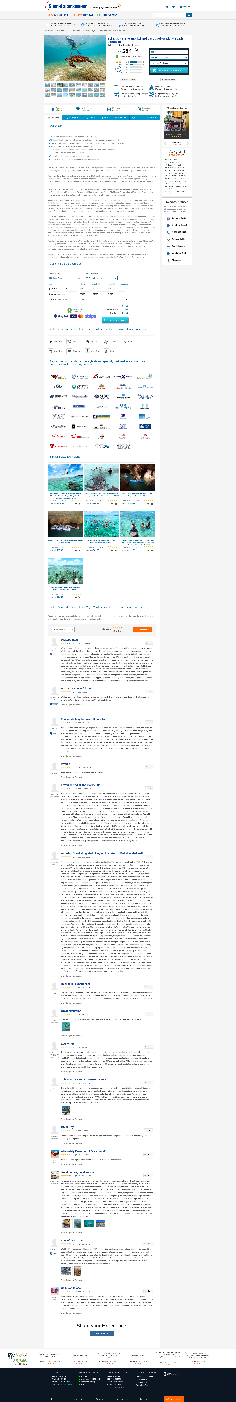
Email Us (83, 1384)
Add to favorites (169, 80)
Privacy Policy (141, 1379)
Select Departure (91, 273)
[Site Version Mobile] (172, 1373)
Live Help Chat (85, 1376)
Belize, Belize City (115, 45)
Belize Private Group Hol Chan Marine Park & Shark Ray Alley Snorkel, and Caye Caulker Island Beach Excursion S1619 (65, 496)
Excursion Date (54, 273)
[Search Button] (189, 15)
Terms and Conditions (144, 1377)
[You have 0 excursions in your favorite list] (174, 6)
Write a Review (129, 79)
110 (149, 1154)
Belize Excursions (57, 31)
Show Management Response (71, 705)
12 (150, 987)
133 (149, 1243)
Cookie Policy (141, 1382)
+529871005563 (94, 1379)
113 (149, 1291)
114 (149, 1175)
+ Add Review (143, 630)
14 (150, 1130)
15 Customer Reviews (177, 108)
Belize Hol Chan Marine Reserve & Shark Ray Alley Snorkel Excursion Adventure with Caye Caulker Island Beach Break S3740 (138, 543)
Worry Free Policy (142, 1385)
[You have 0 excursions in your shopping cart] (168, 6)
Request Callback (66, 1384)
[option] (176, 128)
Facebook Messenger (88, 1382)
